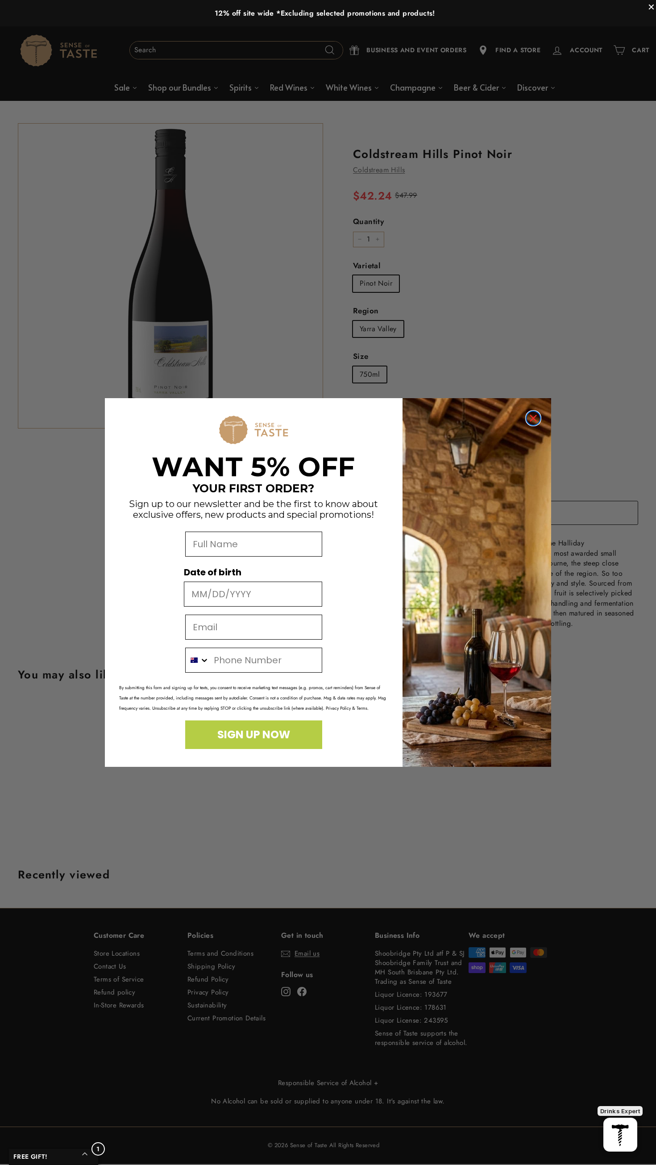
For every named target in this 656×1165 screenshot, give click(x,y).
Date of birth (212, 572)
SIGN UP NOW (253, 734)
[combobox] (197, 660)
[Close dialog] (533, 418)
